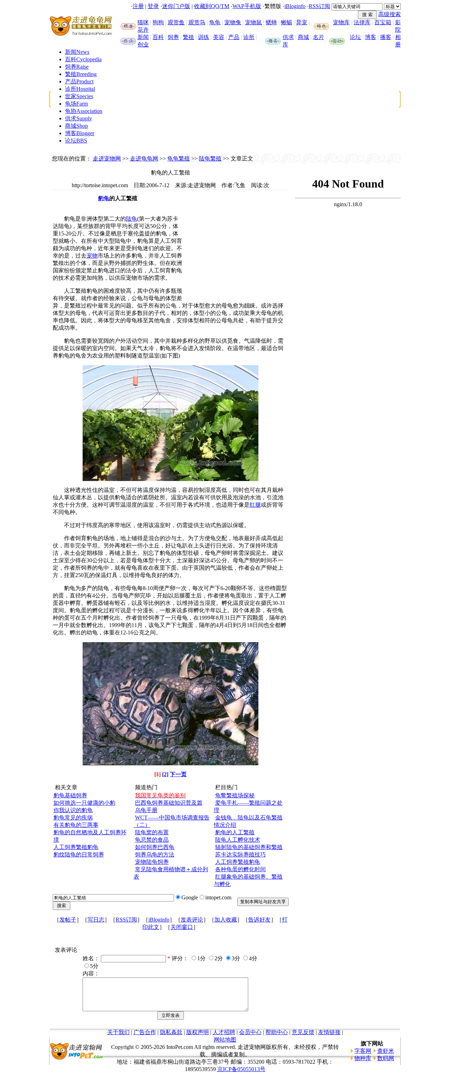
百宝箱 (382, 22)
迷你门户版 (176, 6)
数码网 (385, 1058)
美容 (218, 37)
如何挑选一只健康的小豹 (84, 803)
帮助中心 (276, 1032)
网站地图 (225, 1040)
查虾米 (385, 1051)
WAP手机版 (246, 6)
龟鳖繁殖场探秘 (235, 795)
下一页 (178, 774)
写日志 (96, 920)
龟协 (83, 111)
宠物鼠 (253, 22)
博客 (370, 37)
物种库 (362, 1058)
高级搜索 (389, 14)
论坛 (355, 37)
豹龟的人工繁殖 (235, 832)
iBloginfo (295, 6)
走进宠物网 (107, 159)
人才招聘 (224, 1032)
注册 (138, 6)
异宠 (301, 22)
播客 (385, 37)
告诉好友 (259, 920)
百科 (158, 37)
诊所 (249, 37)
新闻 (143, 37)
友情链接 (329, 1032)
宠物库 (341, 22)
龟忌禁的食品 (152, 840)
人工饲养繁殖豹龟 (75, 847)
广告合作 (145, 1032)
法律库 (362, 22)
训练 (203, 37)
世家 (79, 96)
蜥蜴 (286, 22)
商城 (303, 37)
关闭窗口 (182, 927)
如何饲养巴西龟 (154, 847)
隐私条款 (171, 1032)
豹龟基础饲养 (70, 795)
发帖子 (67, 920)
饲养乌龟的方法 (154, 854)
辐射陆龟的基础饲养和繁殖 (249, 847)
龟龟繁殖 (178, 159)
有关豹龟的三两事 (75, 825)
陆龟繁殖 (210, 159)
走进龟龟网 (144, 159)
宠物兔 (232, 22)
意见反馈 (303, 1032)
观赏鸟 (196, 22)
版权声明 (197, 1032)
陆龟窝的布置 (152, 832)
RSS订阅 (319, 6)
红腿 (255, 505)
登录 (153, 6)
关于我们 (118, 1032)
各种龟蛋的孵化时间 (240, 869)
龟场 (76, 104)
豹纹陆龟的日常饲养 (78, 854)
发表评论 (192, 920)
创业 (143, 45)
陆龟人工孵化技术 (237, 840)
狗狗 (158, 22)
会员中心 (250, 1032)
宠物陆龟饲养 (152, 862)
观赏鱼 (176, 22)
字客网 (362, 1051)
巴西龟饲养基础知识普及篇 (168, 803)
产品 (233, 37)
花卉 (143, 30)
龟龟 (214, 22)
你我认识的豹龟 (73, 810)
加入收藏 (225, 920)
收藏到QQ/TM (211, 6)
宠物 (92, 256)
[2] (165, 774)
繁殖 (188, 37)
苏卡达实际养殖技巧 (240, 854)
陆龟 (131, 219)
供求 (288, 37)
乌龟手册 (146, 810)
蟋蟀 (271, 22)
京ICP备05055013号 (241, 1069)
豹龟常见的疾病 (73, 818)
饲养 (173, 37)
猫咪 (143, 22)
